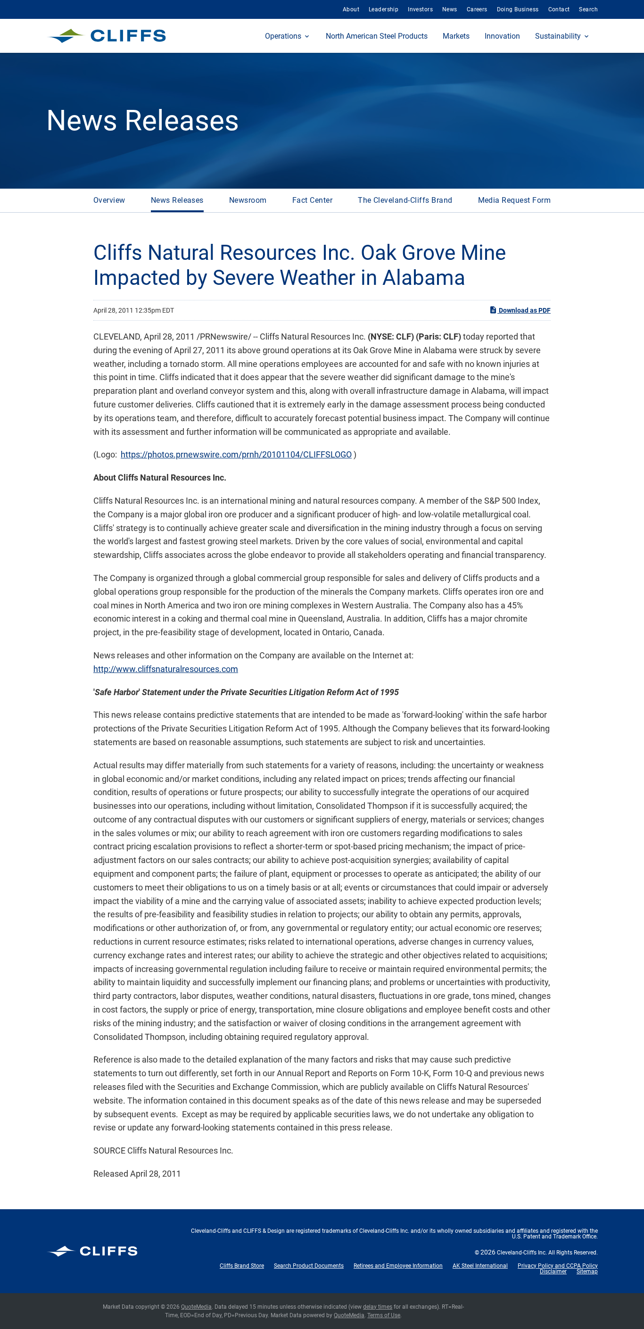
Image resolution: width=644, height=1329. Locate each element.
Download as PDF (524, 310)
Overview (109, 200)
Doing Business (518, 9)
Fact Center (312, 200)
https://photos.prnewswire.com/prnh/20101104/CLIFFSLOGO (236, 454)
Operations (283, 36)
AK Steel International (480, 1266)
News (449, 9)
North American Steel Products (377, 36)
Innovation (502, 36)
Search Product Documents (309, 1266)
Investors (420, 9)
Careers (477, 9)
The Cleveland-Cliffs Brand (405, 200)
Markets (456, 36)
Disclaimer (553, 1271)
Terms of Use (383, 1315)
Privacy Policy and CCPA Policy (558, 1266)
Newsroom (248, 200)
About (351, 9)
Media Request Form (514, 200)
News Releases (177, 200)
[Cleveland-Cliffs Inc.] (106, 36)
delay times (377, 1307)
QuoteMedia (196, 1307)
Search (588, 9)
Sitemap (587, 1271)
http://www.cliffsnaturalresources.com (165, 669)
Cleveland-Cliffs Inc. (522, 1252)
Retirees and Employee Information (398, 1266)
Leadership (383, 9)
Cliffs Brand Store (242, 1266)
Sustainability (558, 36)
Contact (559, 9)
